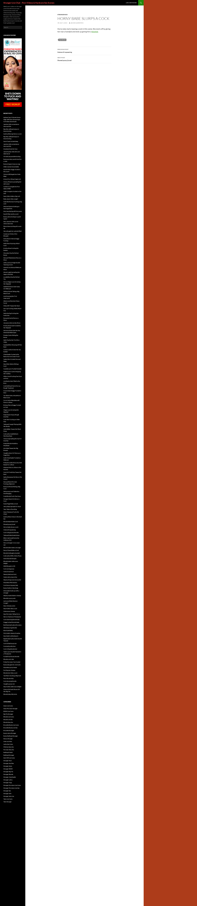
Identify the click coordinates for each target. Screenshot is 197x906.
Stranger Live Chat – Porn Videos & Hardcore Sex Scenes (28, 2)
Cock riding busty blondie (11, 532)
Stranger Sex (62, 14)
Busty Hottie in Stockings (10, 588)
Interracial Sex (7, 741)
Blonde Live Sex (8, 719)
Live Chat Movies (131, 2)
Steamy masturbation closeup (12, 595)
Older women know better (11, 167)
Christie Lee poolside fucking (11, 156)
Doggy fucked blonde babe (11, 622)
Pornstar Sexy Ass (8, 750)
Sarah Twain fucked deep (10, 141)
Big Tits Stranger (8, 714)
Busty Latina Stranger (9, 733)
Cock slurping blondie (9, 681)
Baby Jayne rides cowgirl (10, 199)
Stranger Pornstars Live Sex (11, 788)
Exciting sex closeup (9, 670)
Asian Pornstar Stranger (10, 708)
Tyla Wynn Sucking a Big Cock (12, 676)
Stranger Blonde (8, 774)
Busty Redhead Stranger (10, 736)
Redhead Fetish (8, 752)
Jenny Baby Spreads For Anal (12, 506)
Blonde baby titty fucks (10, 694)
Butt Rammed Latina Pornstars (12, 625)
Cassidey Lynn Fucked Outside (12, 369)
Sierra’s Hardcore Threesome (12, 617)
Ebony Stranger (8, 739)
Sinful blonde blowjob (9, 558)
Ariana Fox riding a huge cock (12, 179)
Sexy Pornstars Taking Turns (11, 614)
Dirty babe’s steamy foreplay (11, 633)
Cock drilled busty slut (10, 643)
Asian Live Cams (8, 706)
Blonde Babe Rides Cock (10, 521)
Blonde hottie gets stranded (11, 553)
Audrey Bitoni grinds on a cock (12, 134)
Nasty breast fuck (8, 571)
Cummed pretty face (9, 646)
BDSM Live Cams (8, 711)
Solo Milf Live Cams (9, 758)
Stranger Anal (7, 760)
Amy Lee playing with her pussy (12, 211)
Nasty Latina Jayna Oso (10, 577)
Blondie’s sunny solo (9, 598)
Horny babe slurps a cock (10, 527)
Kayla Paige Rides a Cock (10, 504)
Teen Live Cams (7, 799)
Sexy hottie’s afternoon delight (12, 686)
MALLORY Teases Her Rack (11, 306)
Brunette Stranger (8, 730)
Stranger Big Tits (8, 771)
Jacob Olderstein (76, 23)
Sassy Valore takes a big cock (11, 196)
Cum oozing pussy (8, 569)
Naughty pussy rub (9, 684)
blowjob (95, 31)
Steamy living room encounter (12, 580)
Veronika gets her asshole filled (12, 231)
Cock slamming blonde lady (11, 619)
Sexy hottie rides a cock (10, 608)
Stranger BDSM (8, 769)
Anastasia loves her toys (10, 149)
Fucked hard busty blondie (11, 656)
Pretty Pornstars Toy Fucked (11, 662)
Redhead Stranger (8, 755)
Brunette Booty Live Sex (10, 728)
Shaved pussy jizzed (64, 59)
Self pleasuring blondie (10, 628)
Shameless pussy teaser (10, 667)
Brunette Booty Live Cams (11, 725)
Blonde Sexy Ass (8, 722)
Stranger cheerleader (9, 777)
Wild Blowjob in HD (9, 566)
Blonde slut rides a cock (10, 673)
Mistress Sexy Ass (8, 747)
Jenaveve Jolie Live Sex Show (11, 323)
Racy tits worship (8, 678)
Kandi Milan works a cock (10, 214)
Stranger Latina (7, 780)
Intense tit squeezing (64, 51)
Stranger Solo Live (8, 796)
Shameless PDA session (10, 582)
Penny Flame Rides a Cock (11, 550)
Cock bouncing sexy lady (10, 585)
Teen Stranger (7, 802)
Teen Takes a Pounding (10, 509)
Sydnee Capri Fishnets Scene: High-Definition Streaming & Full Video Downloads (12, 119)
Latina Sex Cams (8, 744)
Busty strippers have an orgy (11, 164)
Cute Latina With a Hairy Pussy (12, 556)
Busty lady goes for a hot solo (12, 665)
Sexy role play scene (9, 606)
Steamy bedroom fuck (9, 574)
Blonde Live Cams (8, 717)
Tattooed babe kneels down (11, 535)
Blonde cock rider (8, 659)
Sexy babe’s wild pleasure (10, 636)
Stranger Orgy (7, 782)
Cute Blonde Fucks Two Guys (12, 496)
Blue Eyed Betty (8, 630)
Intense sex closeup (9, 611)
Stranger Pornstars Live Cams (12, 785)
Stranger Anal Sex (8, 763)
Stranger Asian (7, 766)
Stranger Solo (7, 793)
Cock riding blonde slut (10, 649)
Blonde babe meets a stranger (12, 547)
